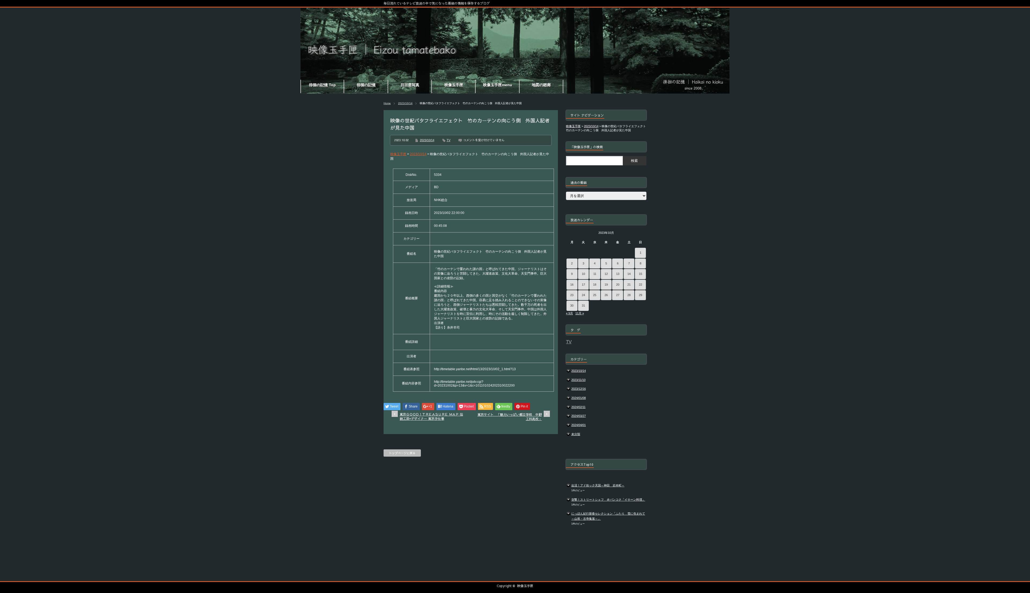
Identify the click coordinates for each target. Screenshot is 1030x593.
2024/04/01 (578, 425)
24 (583, 295)
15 (640, 273)
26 (606, 295)
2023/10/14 (405, 103)
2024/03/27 (578, 415)
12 (606, 273)
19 (606, 284)
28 (629, 295)
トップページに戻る (402, 453)
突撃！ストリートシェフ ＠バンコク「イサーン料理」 (608, 499)
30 (571, 305)
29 (640, 295)
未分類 (575, 434)
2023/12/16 (578, 388)
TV (448, 140)
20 (617, 284)
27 (617, 295)
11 (594, 273)
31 (583, 305)
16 (571, 284)
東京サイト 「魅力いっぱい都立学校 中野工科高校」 (509, 416)
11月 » (579, 313)
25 (594, 295)
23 (571, 295)
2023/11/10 (578, 379)
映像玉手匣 (525, 586)
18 (594, 284)
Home (387, 103)
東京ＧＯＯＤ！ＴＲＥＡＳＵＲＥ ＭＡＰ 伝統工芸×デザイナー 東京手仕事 (431, 416)
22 (640, 284)
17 (583, 284)
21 (629, 284)
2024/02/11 (578, 407)
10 (583, 273)
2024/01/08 (578, 397)
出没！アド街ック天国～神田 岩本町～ (597, 485)
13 (617, 273)
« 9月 (569, 313)
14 (629, 273)
